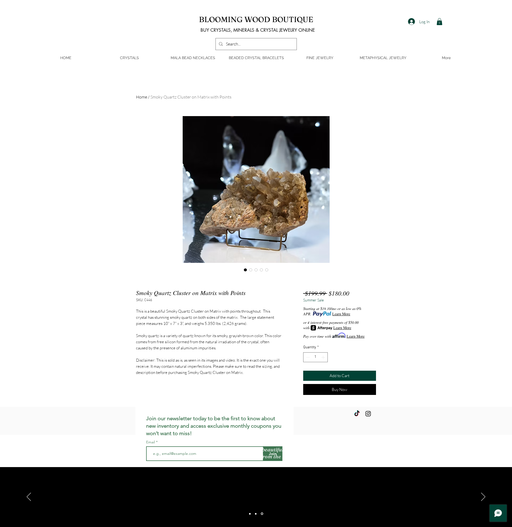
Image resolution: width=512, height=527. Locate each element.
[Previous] (29, 497)
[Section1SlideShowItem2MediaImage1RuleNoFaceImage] (256, 513)
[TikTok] (357, 413)
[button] (439, 21)
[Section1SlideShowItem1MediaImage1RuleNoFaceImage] (250, 513)
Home (141, 97)
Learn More (341, 313)
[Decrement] (307, 357)
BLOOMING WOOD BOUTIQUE (256, 19)
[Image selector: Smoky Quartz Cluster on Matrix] (245, 269)
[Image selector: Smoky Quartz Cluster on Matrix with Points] (266, 269)
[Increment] (323, 357)
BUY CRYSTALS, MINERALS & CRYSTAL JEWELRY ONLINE (258, 30)
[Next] (483, 497)
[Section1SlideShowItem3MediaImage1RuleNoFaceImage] (262, 514)
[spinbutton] (315, 357)
